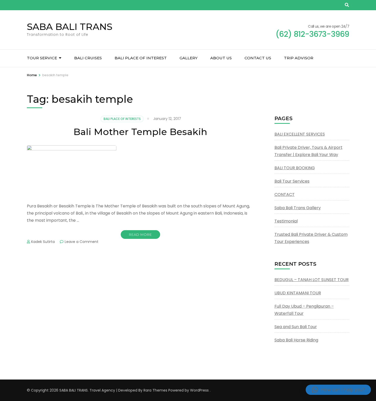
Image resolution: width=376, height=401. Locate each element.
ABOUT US (221, 57)
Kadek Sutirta (43, 241)
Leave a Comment (81, 241)
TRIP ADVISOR (298, 57)
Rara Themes (155, 390)
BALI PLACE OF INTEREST (141, 57)
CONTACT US (258, 57)
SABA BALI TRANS (69, 26)
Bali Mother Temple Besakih (140, 131)
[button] (338, 390)
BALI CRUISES (88, 57)
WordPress (199, 390)
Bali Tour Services (291, 181)
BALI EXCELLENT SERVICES (299, 134)
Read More (140, 234)
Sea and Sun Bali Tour (295, 327)
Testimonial (286, 221)
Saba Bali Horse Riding (296, 340)
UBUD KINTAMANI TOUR (297, 293)
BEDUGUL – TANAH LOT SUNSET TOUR (311, 280)
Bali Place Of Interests (122, 119)
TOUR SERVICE (42, 57)
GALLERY (188, 57)
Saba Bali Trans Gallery (297, 208)
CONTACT (284, 194)
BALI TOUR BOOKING (294, 168)
